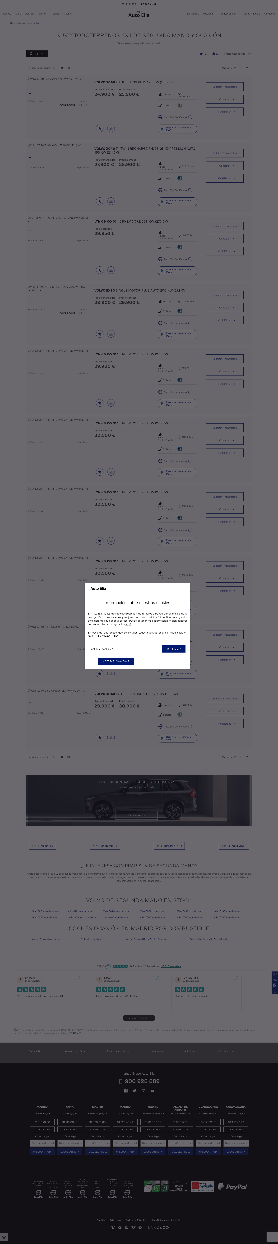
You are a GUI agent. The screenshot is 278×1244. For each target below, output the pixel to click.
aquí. (128, 624)
